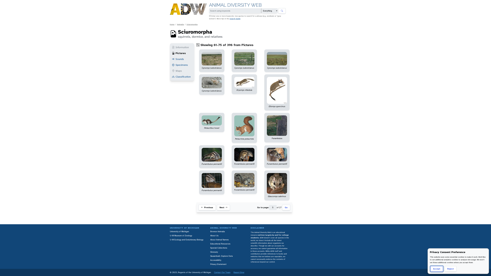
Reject (450, 268)
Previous (208, 207)
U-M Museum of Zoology (181, 235)
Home (172, 24)
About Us (214, 235)
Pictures (181, 53)
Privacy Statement (218, 264)
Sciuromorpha (192, 24)
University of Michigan (179, 231)
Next (222, 207)
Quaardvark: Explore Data (221, 256)
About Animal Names (219, 239)
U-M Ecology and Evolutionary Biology (186, 239)
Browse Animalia (217, 231)
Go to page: (263, 207)
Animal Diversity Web (235, 5)
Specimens (182, 65)
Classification (183, 76)
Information (182, 47)
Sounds (180, 59)
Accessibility (215, 260)
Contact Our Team (222, 272)
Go (286, 207)
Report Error (238, 272)
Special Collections (218, 247)
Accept (436, 268)
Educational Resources (220, 243)
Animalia (180, 24)
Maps (179, 70)
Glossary (214, 252)
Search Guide (235, 19)
